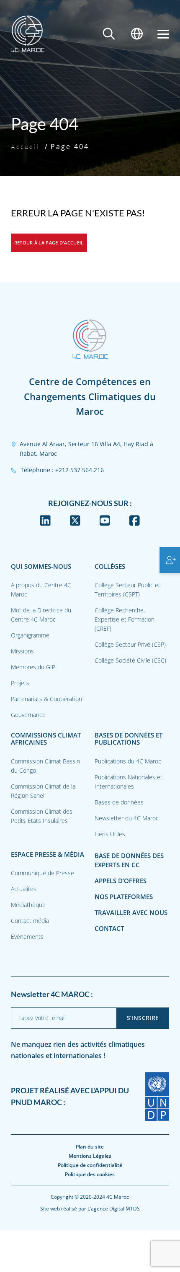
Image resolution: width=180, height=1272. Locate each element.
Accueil (25, 146)
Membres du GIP (33, 667)
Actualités (23, 889)
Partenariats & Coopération (46, 699)
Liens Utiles (110, 834)
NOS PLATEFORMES (124, 897)
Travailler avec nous (131, 913)
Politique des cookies (90, 1174)
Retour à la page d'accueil (49, 242)
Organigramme (30, 635)
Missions (22, 651)
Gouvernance (28, 715)
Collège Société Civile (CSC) (130, 660)
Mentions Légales (90, 1155)
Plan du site (90, 1146)
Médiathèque (28, 905)
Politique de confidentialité (90, 1165)
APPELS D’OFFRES (121, 881)
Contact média (30, 921)
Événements (27, 937)
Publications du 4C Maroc (128, 761)
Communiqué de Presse (42, 873)
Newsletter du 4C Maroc (127, 818)
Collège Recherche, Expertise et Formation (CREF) (124, 619)
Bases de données (119, 802)
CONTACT (109, 929)
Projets (20, 683)
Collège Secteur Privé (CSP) (130, 644)
